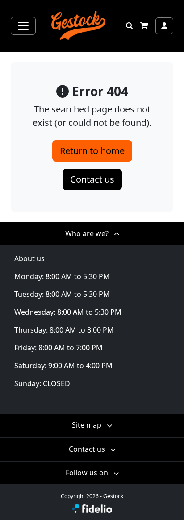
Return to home (92, 151)
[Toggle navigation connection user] (164, 25)
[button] (129, 25)
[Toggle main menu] (23, 26)
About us (29, 258)
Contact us (92, 179)
